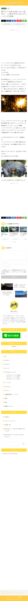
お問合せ (7, 417)
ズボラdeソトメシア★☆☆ (13, 379)
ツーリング (4, 8)
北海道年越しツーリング (11, 394)
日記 (6, 402)
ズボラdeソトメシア (10, 372)
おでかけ (7, 360)
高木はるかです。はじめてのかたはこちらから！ (14, 435)
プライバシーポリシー (10, 421)
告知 (6, 398)
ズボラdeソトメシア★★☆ (13, 377)
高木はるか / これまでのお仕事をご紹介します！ (15, 430)
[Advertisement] (14, 45)
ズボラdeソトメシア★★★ (13, 375)
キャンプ (7, 368)
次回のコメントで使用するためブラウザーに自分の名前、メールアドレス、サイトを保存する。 (14, 272)
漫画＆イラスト (9, 406)
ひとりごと (8, 386)
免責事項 (19, 597)
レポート (7, 390)
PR (5, 356)
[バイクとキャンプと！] (14, 4)
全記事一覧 (7, 425)
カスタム (7, 364)
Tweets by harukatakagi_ (10, 453)
